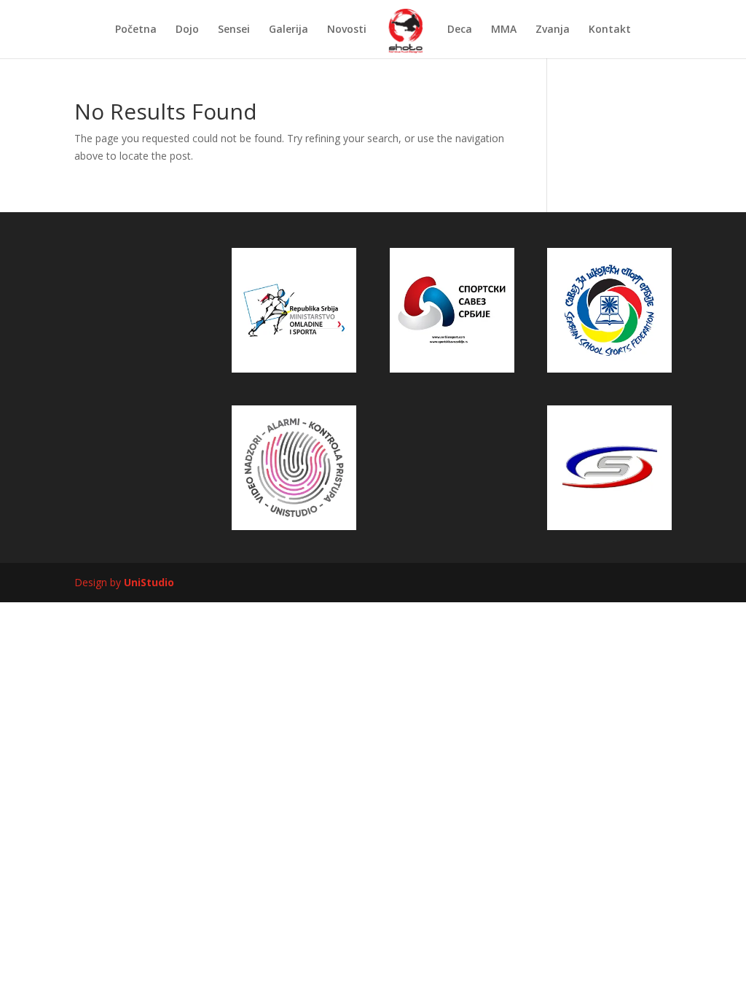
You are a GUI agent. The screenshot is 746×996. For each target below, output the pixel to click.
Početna (136, 30)
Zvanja (552, 30)
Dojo (187, 30)
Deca (459, 30)
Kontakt (610, 30)
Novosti (346, 30)
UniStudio (149, 582)
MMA (504, 30)
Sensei (234, 30)
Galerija (288, 30)
